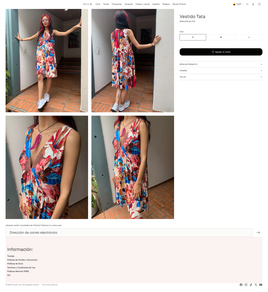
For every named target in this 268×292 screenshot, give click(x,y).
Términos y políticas (50, 285)
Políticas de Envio (15, 263)
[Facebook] (241, 284)
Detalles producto (188, 64)
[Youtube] (260, 284)
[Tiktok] (251, 284)
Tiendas (10, 256)
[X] (256, 284)
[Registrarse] (258, 232)
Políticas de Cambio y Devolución (22, 260)
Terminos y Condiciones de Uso (21, 267)
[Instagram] (246, 284)
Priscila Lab (16, 285)
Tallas (183, 77)
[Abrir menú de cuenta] (253, 4)
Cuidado (183, 71)
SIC (8, 275)
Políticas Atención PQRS (18, 271)
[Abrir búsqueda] (247, 4)
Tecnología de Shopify (30, 285)
